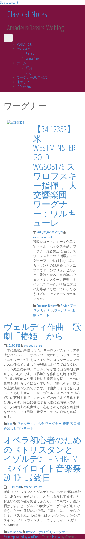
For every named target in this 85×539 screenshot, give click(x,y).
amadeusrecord (42, 237)
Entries (30, 53)
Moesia (56, 537)
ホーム (21, 63)
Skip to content (9, 2)
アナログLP (43, 532)
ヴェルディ (25, 423)
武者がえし (25, 44)
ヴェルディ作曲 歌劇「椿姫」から (42, 331)
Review (52, 305)
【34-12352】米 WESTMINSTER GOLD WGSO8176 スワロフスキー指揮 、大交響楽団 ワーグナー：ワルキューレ (55, 175)
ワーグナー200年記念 (32, 77)
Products (42, 305)
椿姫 (66, 423)
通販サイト (25, 82)
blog (28, 72)
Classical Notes (27, 14)
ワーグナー (62, 310)
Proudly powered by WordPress (22, 537)
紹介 (29, 68)
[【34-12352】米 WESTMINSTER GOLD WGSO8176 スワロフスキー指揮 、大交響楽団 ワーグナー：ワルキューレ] (15, 122)
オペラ (48, 310)
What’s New (23, 49)
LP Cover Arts (24, 86)
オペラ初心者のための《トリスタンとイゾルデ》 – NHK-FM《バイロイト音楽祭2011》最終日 (42, 458)
